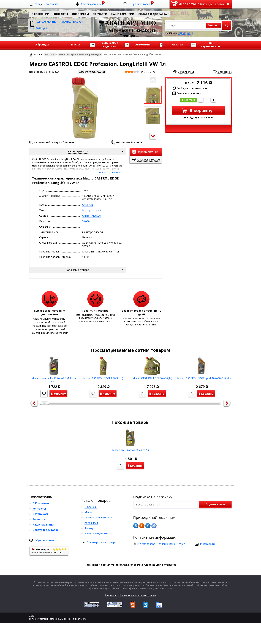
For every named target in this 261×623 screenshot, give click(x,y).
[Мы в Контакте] (135, 525)
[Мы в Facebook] (148, 525)
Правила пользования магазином (137, 595)
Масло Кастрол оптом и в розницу (79, 54)
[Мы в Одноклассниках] (142, 525)
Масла (49, 54)
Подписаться (215, 504)
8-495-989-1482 (46, 22)
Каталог (38, 54)
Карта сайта (111, 595)
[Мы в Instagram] (154, 525)
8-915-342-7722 (72, 22)
